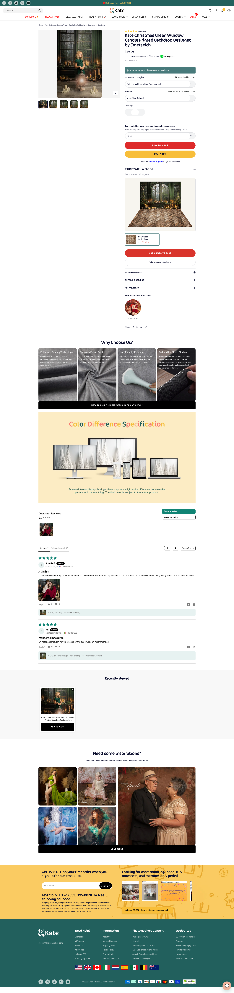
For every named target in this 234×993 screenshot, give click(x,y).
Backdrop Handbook (184, 958)
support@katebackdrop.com (50, 943)
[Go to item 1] (46, 529)
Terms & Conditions (111, 958)
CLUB (204, 17)
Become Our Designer (141, 958)
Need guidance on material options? (182, 91)
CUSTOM (179, 17)
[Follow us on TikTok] (16, 3)
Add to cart (57, 727)
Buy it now (160, 154)
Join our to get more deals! (160, 161)
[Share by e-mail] (146, 327)
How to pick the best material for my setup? (117, 405)
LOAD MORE (117, 849)
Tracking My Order (82, 958)
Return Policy (108, 950)
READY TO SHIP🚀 (97, 17)
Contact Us (79, 937)
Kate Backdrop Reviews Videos (145, 950)
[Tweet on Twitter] (141, 327)
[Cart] (222, 10)
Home (40, 25)
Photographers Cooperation (144, 945)
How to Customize (183, 950)
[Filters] (175, 548)
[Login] (216, 10)
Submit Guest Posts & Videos (144, 954)
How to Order (181, 954)
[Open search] (167, 548)
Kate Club (79, 945)
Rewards (136, 941)
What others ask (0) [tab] (59, 548)
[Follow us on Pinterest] (22, 3)
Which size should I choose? (185, 77)
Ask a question (171, 517)
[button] (131, 31)
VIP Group (79, 941)
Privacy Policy (108, 954)
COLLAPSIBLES (139, 17)
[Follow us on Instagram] (10, 3)
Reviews (179, 941)
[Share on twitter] (194, 604)
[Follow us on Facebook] (4, 3)
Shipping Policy (109, 945)
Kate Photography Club (186, 945)
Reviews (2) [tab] (44, 548)
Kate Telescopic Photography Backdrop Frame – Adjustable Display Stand (156, 130)
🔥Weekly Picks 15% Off (117, 3)
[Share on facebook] (188, 605)
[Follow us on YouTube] (28, 3)
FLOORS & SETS (118, 17)
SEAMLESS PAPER (74, 17)
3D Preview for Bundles (185, 937)
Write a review (171, 511)
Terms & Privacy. (85, 911)
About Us (106, 937)
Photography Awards (141, 937)
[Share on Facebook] (133, 327)
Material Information (111, 941)
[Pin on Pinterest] (137, 327)
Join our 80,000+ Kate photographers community (147, 910)
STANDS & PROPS (160, 17)
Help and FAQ (80, 954)
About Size (79, 950)
